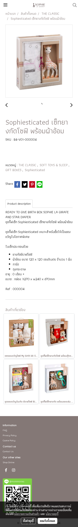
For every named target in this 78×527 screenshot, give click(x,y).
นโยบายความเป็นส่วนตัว (26, 514)
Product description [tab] (19, 203)
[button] (73, 5)
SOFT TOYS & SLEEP (54, 165)
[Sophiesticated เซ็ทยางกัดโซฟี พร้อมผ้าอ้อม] (39, 61)
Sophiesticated (35, 170)
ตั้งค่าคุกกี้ (28, 520)
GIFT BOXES (13, 170)
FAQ (5, 430)
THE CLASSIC (28, 165)
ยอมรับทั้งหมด (47, 520)
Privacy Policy (10, 435)
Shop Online (8, 462)
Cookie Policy (9, 440)
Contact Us (8, 451)
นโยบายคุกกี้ (52, 514)
